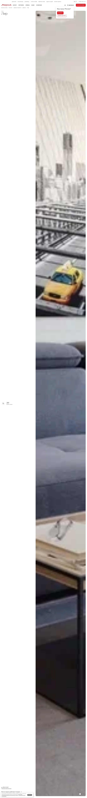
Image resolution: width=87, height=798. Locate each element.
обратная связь (41, 1)
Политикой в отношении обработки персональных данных (12, 795)
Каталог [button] (15, 5)
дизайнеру (27, 1)
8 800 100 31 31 (82, 1)
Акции (32, 5)
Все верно (60, 12)
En (76, 1)
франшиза (14, 1)
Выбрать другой (61, 15)
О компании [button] (39, 5)
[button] (70, 5)
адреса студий (49, 1)
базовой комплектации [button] (6, 788)
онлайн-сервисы (57, 1)
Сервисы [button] (28, 5)
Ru (74, 1)
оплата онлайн (34, 1)
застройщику (20, 1)
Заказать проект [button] (81, 5)
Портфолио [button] (21, 5)
